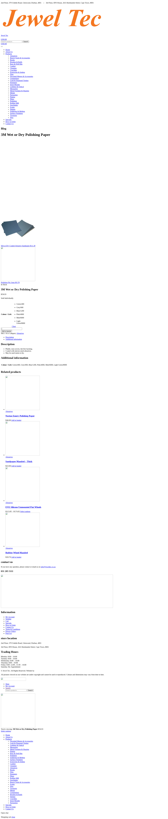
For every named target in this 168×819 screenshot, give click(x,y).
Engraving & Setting (17, 72)
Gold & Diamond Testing (19, 81)
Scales (12, 107)
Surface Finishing (16, 113)
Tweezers (13, 115)
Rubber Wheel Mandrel (16, 552)
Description (9, 337)
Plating (12, 97)
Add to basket (6, 331)
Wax (11, 118)
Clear (14, 326)
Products (8, 54)
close (13, 817)
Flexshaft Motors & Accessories (21, 76)
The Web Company (42, 671)
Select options (25, 511)
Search (25, 41)
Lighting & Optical (17, 87)
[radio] (18, 304)
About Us (9, 52)
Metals (12, 93)
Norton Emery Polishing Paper (20, 416)
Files (11, 74)
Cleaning (13, 68)
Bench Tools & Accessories (20, 58)
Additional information (13, 339)
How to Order (10, 122)
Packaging (14, 95)
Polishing (13, 101)
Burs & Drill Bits (16, 64)
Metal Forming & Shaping (19, 91)
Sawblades (14, 105)
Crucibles (13, 70)
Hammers (13, 83)
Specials (8, 120)
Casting (13, 66)
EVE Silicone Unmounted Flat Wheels (23, 507)
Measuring (14, 89)
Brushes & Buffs (16, 62)
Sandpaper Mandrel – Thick (18, 461)
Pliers (12, 99)
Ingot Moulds (15, 85)
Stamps (12, 109)
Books (12, 60)
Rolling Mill (14, 103)
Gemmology (14, 78)
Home (7, 50)
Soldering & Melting (17, 111)
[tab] (86, 337)
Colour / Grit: (6, 314)
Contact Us (9, 124)
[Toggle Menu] (2, 46)
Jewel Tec (4, 35)
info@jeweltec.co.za (48, 567)
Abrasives (13, 56)
